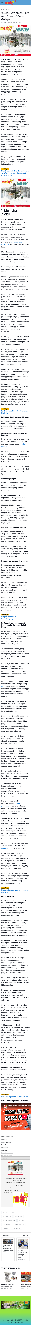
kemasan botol (6, 1224)
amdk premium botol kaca (9, 1220)
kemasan (4, 848)
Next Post (25, 1235)
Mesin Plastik (4, 1144)
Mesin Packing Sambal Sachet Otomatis (14, 1097)
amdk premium (18, 1216)
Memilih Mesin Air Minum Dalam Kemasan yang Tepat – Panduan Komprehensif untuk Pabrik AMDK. (15, 173)
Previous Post (6, 1235)
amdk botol (14, 1212)
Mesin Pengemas (5, 9)
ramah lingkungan (17, 1228)
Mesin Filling (4, 1139)
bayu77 (5, 22)
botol (3, 686)
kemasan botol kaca (19, 1224)
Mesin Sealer (4, 1147)
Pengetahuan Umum (6, 1155)
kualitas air (5, 1228)
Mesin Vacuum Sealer (7, 1153)
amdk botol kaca (7, 1216)
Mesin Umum (4, 1150)
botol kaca (21, 1220)
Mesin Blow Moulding (7, 1136)
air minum (5, 1212)
